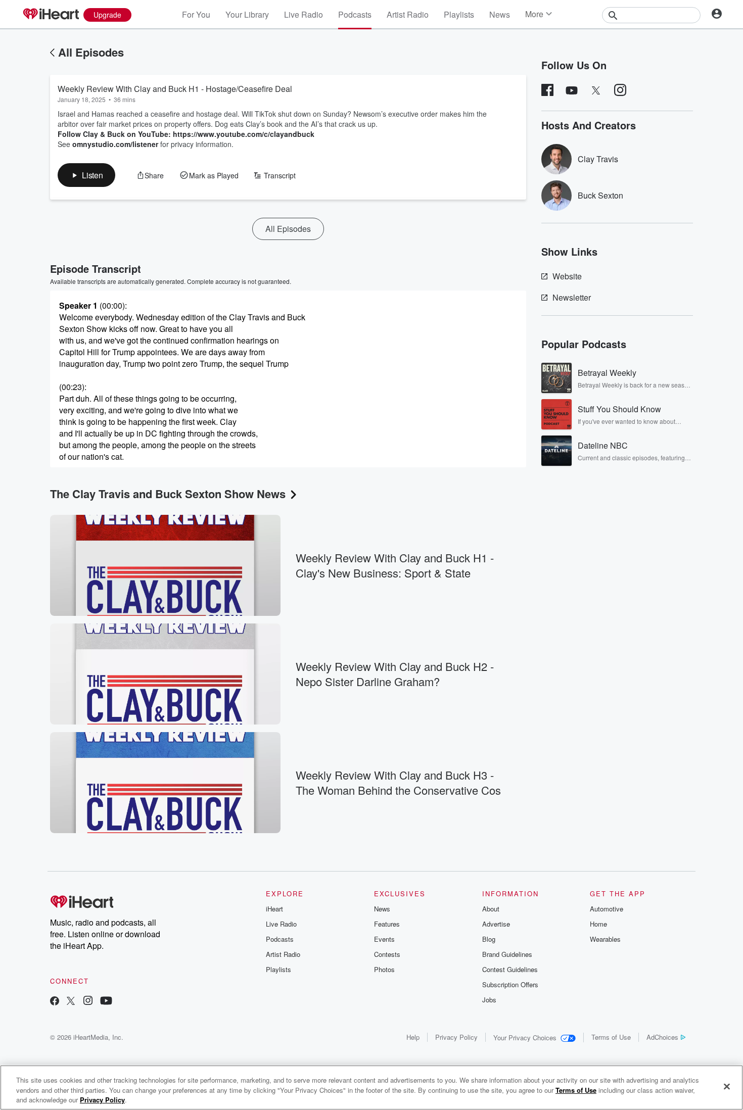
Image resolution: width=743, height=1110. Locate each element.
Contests (387, 954)
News (499, 14)
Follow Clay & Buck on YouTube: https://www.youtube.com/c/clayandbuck (186, 134)
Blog (488, 939)
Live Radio (303, 14)
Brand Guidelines (507, 954)
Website (567, 276)
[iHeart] (50, 15)
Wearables (605, 939)
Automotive (606, 908)
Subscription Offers (510, 984)
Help (413, 1037)
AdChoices (662, 1037)
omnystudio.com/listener (115, 144)
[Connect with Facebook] (54, 1001)
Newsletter (571, 297)
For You (196, 14)
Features (387, 924)
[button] (86, 175)
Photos (384, 969)
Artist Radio (408, 14)
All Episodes (91, 52)
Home (598, 924)
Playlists (459, 14)
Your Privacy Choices (524, 1037)
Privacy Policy (456, 1037)
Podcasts (355, 14)
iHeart (274, 908)
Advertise (496, 924)
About (490, 908)
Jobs (489, 999)
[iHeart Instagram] (87, 1001)
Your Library (247, 14)
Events (384, 939)
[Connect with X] (71, 1001)
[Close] (727, 1086)
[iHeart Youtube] (106, 1001)
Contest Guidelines (510, 969)
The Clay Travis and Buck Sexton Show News (168, 494)
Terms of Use (611, 1037)
